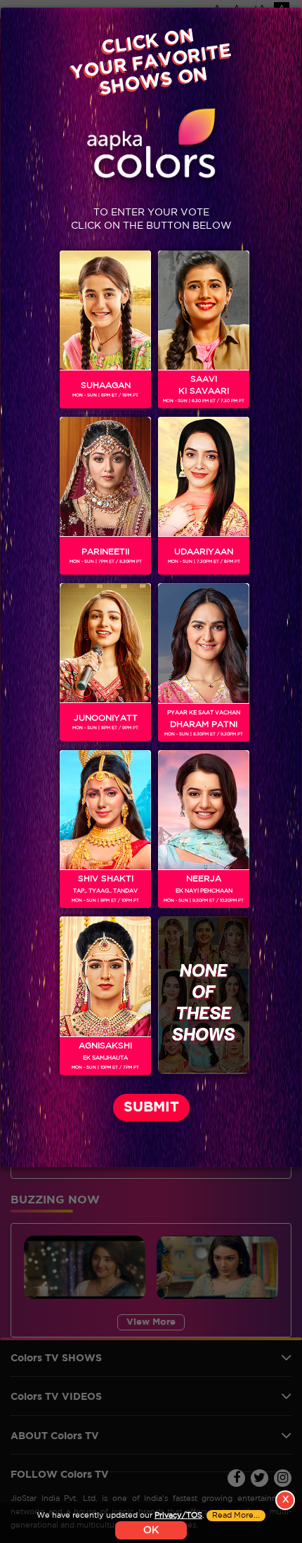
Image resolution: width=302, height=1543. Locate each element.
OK (151, 1530)
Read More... (236, 1515)
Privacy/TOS (178, 1515)
